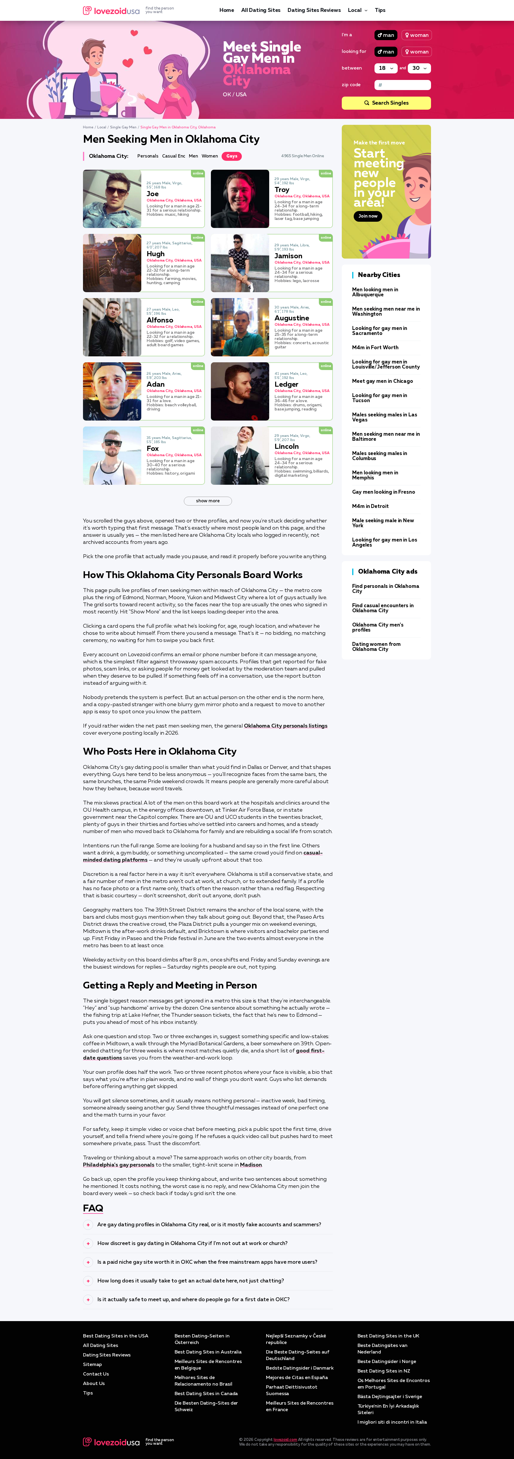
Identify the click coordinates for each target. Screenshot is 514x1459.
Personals (148, 156)
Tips (380, 10)
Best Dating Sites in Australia (208, 1352)
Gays (231, 156)
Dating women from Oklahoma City (376, 647)
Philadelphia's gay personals (118, 1165)
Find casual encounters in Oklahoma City (383, 608)
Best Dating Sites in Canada (206, 1394)
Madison (251, 1165)
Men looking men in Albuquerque (375, 292)
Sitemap (92, 1364)
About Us (94, 1383)
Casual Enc (173, 156)
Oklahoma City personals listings (285, 726)
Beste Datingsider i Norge (387, 1361)
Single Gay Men (123, 127)
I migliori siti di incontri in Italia (392, 1422)
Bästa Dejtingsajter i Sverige (390, 1397)
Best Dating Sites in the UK (388, 1336)
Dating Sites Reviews (314, 10)
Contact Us (96, 1374)
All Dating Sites (260, 10)
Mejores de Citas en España (297, 1377)
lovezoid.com (285, 1440)
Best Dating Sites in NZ (384, 1371)
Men (193, 156)
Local (355, 10)
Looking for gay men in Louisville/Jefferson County (386, 365)
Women (210, 156)
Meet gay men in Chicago (382, 381)
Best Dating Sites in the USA (115, 1336)
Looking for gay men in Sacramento (379, 331)
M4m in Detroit (370, 506)
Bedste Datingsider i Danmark (299, 1368)
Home (227, 10)
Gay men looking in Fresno (383, 492)
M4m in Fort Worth (375, 347)
